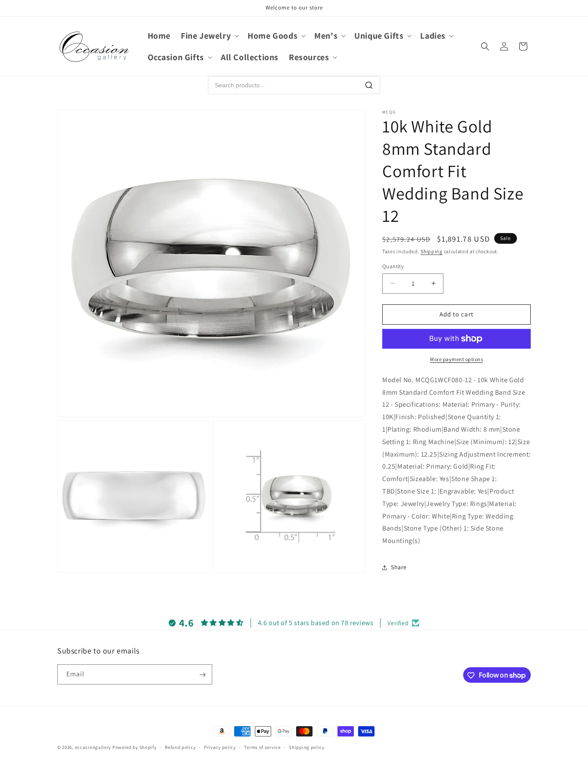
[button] (209, 35)
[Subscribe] (202, 675)
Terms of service (262, 747)
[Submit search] (369, 85)
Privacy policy (220, 747)
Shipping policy (307, 747)
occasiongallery (93, 747)
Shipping (432, 251)
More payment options (456, 359)
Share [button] (399, 567)
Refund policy (180, 747)
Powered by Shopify (134, 747)
